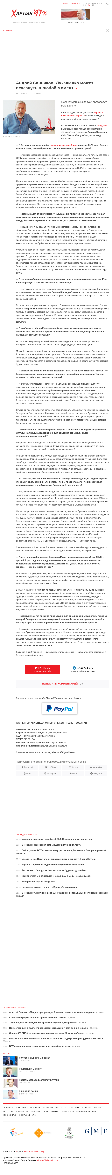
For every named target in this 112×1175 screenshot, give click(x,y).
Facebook (29, 767)
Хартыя (29, 13)
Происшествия (51, 1107)
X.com (74, 767)
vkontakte (97, 767)
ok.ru (28, 773)
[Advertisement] (56, 57)
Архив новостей (94, 3)
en (93, 5)
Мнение (7, 1053)
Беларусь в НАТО (27, 1115)
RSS (74, 773)
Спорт (65, 1107)
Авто (46, 1111)
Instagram (51, 773)
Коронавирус (9, 1115)
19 (76, 89)
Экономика (34, 1107)
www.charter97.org (35, 1151)
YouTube (52, 767)
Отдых (54, 1111)
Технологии (22, 1111)
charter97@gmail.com (47, 1160)
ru (89, 5)
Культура (75, 1107)
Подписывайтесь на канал (82, 669)
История (86, 1107)
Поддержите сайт (42, 669)
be (84, 5)
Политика (8, 1107)
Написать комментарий (62, 683)
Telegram (97, 773)
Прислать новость (72, 3)
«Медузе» (102, 125)
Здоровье (36, 1111)
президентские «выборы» (64, 145)
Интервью (8, 1111)
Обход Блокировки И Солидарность (79, 1111)
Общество (21, 1107)
